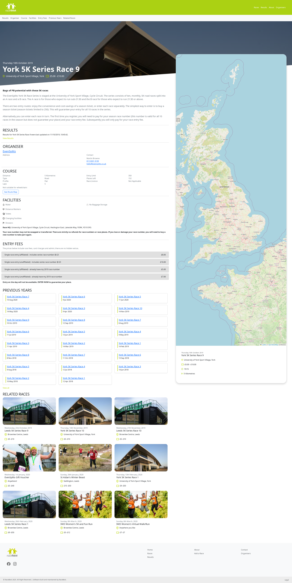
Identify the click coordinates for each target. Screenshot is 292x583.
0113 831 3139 (93, 161)
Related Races (69, 18)
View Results (8, 138)
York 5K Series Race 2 (74, 343)
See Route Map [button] (10, 192)
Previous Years (55, 18)
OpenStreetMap (273, 345)
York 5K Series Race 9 (18, 319)
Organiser (14, 18)
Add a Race (199, 553)
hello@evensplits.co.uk (96, 164)
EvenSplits (9, 151)
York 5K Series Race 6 (74, 296)
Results (264, 7)
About (271, 7)
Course (24, 18)
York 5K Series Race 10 (130, 308)
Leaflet (263, 345)
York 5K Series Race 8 (74, 319)
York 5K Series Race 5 (130, 296)
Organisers (281, 7)
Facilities (32, 18)
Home (150, 550)
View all (6, 388)
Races (256, 7)
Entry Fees (42, 18)
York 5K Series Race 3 (74, 308)
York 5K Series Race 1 (130, 343)
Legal (287, 580)
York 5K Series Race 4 (18, 308)
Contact (244, 550)
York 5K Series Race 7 (18, 296)
